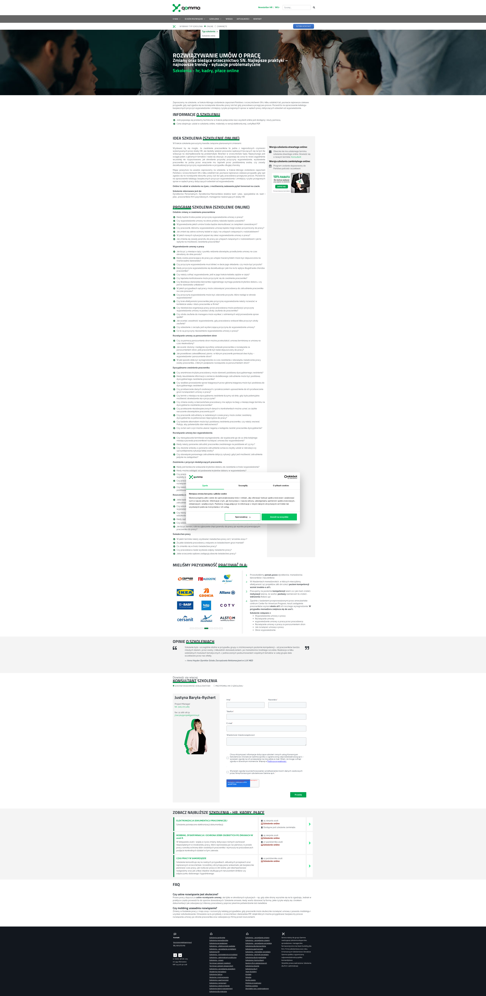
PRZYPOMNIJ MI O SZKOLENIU (229, 686)
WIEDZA (229, 19)
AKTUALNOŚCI (243, 19)
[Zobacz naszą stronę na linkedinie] (180, 955)
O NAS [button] (175, 19)
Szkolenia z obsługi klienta (219, 986)
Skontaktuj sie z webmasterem (257, 989)
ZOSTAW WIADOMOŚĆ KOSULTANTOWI (192, 686)
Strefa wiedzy (250, 980)
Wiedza (248, 977)
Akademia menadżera (217, 972)
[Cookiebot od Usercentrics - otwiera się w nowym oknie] (286, 477)
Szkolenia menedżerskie (218, 940)
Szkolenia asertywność (254, 949)
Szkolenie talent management (220, 989)
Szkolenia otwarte (252, 966)
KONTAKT (257, 19)
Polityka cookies (251, 986)
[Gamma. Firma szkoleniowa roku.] (186, 7)
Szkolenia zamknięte (217, 938)
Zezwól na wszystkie (279, 517)
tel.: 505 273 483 (182, 707)
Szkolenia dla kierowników (255, 946)
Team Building (251, 972)
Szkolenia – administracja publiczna (222, 957)
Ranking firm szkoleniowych (256, 963)
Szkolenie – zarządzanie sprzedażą (258, 943)
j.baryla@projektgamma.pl (187, 715)
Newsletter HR (265, 7)
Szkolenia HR (214, 952)
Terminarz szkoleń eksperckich (221, 966)
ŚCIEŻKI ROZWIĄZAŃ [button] (194, 19)
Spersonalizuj (241, 517)
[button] (178, 599)
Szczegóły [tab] (243, 485)
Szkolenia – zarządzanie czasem (257, 940)
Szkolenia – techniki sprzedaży (257, 955)
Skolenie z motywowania (219, 977)
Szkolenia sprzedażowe (218, 943)
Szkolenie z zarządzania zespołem (222, 969)
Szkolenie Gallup (215, 974)
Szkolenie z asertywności (219, 980)
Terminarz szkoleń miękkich (220, 963)
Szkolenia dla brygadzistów (255, 957)
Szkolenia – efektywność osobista (222, 946)
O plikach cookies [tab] (281, 485)
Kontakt (248, 974)
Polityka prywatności (253, 983)
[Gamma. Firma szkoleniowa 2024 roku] (175, 26)
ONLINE (210, 26)
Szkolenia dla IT (251, 969)
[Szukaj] (313, 7)
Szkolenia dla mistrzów (218, 991)
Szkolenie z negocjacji (217, 983)
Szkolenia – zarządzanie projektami (222, 949)
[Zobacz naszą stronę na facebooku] (175, 955)
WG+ (277, 7)
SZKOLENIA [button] (214, 19)
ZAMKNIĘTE (222, 26)
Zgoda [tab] (205, 485)
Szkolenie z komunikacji (254, 960)
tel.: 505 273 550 (179, 945)
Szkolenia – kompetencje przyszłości (223, 955)
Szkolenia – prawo (216, 960)
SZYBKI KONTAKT (303, 26)
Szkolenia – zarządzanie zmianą (257, 938)
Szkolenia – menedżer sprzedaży (258, 952)
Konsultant (296, 157)
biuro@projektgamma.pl (182, 942)
